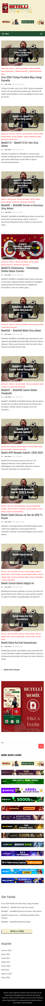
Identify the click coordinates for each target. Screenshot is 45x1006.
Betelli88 (23, 202)
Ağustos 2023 (6, 973)
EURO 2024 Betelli (7, 71)
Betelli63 (4, 324)
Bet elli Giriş (12, 571)
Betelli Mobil (6, 137)
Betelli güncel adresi (29, 574)
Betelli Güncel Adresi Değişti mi (17, 583)
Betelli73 (4, 262)
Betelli (12, 68)
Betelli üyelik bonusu (15, 512)
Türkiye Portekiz (21, 71)
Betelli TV (5, 387)
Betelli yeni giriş (8, 580)
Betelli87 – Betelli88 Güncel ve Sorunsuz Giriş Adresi (21, 911)
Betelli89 (31, 202)
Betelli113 (5, 134)
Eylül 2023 (5, 969)
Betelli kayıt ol (7, 265)
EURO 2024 (4, 68)
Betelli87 (15, 202)
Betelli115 (13, 139)
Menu (7, 34)
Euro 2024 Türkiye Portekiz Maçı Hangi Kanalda (19, 903)
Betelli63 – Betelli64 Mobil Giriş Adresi (21, 330)
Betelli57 (4, 384)
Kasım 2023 (5, 966)
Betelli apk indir (22, 68)
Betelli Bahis (27, 134)
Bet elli (12, 134)
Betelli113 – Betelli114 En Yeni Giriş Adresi (17, 907)
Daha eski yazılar (12, 669)
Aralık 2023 (5, 962)
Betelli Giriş (38, 134)
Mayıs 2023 (5, 977)
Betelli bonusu (20, 506)
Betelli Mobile (17, 137)
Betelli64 (5, 327)
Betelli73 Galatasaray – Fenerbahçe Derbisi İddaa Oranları (20, 269)
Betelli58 (14, 387)
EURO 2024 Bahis (34, 68)
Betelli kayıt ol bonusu (17, 509)
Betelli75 (26, 265)
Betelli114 (5, 139)
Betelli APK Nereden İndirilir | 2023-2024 (22, 452)
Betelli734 (17, 265)
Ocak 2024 (5, 958)
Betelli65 (13, 327)
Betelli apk (12, 199)
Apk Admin (8, 84)
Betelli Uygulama (19, 449)
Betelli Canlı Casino (36, 324)
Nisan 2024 (5, 954)
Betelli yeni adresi (36, 577)
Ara (2, 742)
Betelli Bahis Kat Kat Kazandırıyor (19, 642)
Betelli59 (21, 387)
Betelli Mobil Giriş (35, 447)
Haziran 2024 (6, 950)
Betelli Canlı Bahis (17, 637)
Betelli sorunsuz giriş (32, 137)
